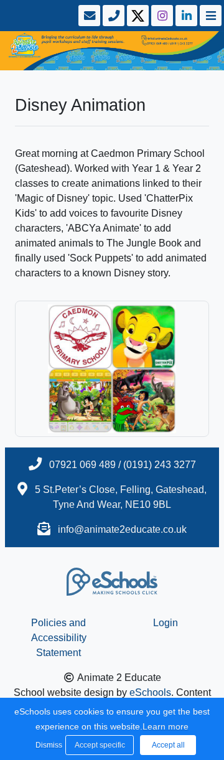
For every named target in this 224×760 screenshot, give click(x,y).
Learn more (165, 726)
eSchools (150, 692)
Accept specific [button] (100, 745)
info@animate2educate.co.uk (122, 529)
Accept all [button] (168, 745)
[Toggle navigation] (209, 15)
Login (165, 622)
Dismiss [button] (47, 745)
